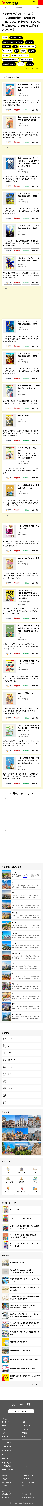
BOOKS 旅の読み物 (9, 64)
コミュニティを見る (21, 1411)
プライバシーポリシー (28, 1475)
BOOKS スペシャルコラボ (20, 55)
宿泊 (35, 1172)
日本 (9, 1102)
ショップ (34, 1192)
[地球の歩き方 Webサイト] (10, 2)
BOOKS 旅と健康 (26, 60)
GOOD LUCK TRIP (8, 1470)
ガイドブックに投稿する (29, 1482)
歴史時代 (31, 51)
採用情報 (4, 1485)
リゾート (10, 1074)
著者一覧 (5, 1459)
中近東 (9, 1088)
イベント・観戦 (8, 1182)
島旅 (16, 51)
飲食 (8, 1172)
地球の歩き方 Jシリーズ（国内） (13, 42)
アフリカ (10, 1095)
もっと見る (35, 1384)
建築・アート (21, 1172)
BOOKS (21, 64)
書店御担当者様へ (7, 1482)
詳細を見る (35, 110)
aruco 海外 (29, 42)
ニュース (5, 1455)
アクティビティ (8, 1192)
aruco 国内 (6, 46)
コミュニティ (6, 1463)
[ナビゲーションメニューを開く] (40, 2)
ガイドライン (26, 1479)
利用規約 (4, 1479)
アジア (9, 1081)
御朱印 (23, 51)
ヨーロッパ (11, 1039)
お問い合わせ (26, 1485)
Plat (15, 46)
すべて (5, 38)
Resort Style (7, 51)
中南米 (9, 1053)
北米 (9, 1046)
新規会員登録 (8, 1466)
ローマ (25, 877)
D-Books (30, 64)
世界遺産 (21, 1182)
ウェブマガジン (7, 1442)
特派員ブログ (6, 1446)
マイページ (27, 1466)
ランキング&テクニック (27, 46)
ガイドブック (10, 7)
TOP (3, 7)
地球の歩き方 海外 (16, 38)
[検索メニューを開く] (34, 2)
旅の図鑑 (5, 55)
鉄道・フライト (21, 1192)
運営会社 (4, 1475)
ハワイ (9, 1067)
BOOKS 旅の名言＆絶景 (10, 60)
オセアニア (11, 1060)
